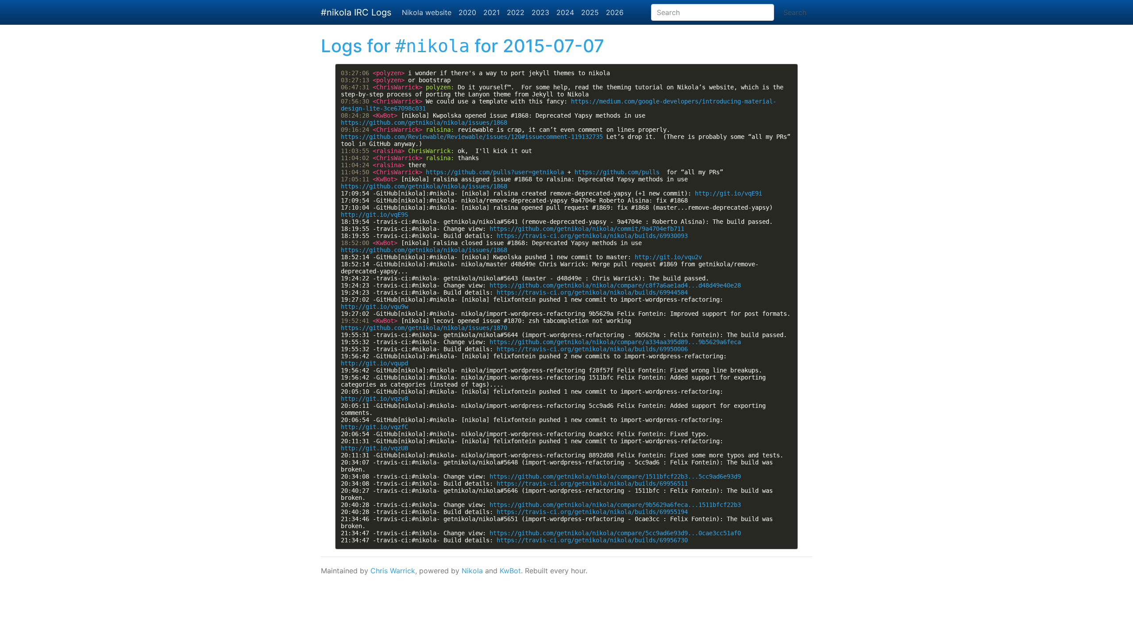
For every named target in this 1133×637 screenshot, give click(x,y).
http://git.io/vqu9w (374, 306)
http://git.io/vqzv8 (374, 398)
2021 (491, 12)
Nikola (472, 570)
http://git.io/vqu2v (668, 257)
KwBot (510, 570)
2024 (565, 12)
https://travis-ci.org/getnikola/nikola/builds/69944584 (592, 292)
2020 (467, 12)
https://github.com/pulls (616, 172)
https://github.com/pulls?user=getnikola (495, 172)
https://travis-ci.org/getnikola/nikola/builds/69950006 (592, 349)
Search (794, 12)
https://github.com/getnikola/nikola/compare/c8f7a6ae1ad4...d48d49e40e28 (615, 285)
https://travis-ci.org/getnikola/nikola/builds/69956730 (592, 540)
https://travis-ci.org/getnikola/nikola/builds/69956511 (592, 483)
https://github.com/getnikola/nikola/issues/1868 (424, 122)
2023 (540, 12)
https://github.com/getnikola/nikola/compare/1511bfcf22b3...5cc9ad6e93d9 (615, 476)
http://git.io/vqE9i (728, 193)
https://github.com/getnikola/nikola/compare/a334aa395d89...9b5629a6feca (615, 341)
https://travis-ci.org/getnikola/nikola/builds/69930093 (592, 235)
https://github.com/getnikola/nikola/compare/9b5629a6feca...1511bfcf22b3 (615, 504)
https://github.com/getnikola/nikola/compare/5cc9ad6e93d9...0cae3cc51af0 (615, 533)
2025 (590, 12)
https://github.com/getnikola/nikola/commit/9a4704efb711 (586, 228)
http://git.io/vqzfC (374, 426)
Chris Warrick (392, 570)
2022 (515, 12)
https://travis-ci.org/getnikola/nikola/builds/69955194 (592, 511)
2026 (615, 12)
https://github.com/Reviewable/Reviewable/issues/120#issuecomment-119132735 (472, 136)
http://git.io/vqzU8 (374, 448)
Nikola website (426, 12)
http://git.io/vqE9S (374, 214)
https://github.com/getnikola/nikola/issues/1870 (424, 327)
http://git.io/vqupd (374, 363)
